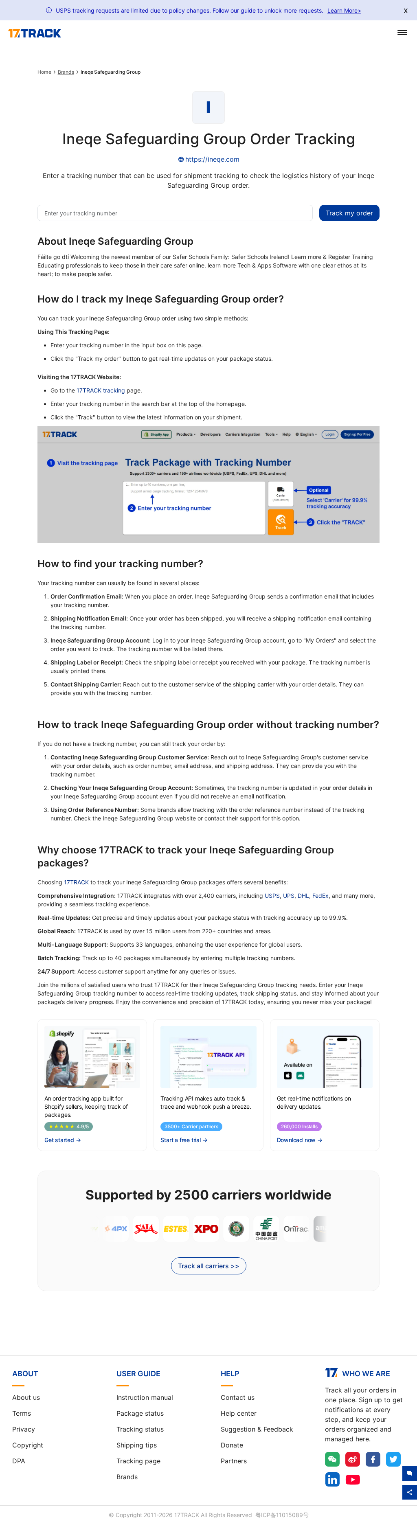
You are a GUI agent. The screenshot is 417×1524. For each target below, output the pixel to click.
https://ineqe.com (212, 159)
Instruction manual (144, 1397)
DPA (18, 1461)
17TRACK (76, 882)
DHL (303, 895)
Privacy (23, 1429)
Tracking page (138, 1461)
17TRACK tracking (101, 390)
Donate (232, 1445)
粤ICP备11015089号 (282, 1514)
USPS (272, 895)
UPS (288, 895)
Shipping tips (136, 1445)
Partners (234, 1461)
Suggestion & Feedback (257, 1429)
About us (26, 1397)
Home (44, 72)
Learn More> (344, 10)
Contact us (238, 1397)
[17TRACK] (34, 33)
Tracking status (140, 1429)
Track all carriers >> (208, 1266)
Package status (140, 1413)
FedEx (320, 895)
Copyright (27, 1445)
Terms (21, 1413)
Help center (239, 1413)
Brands (66, 72)
